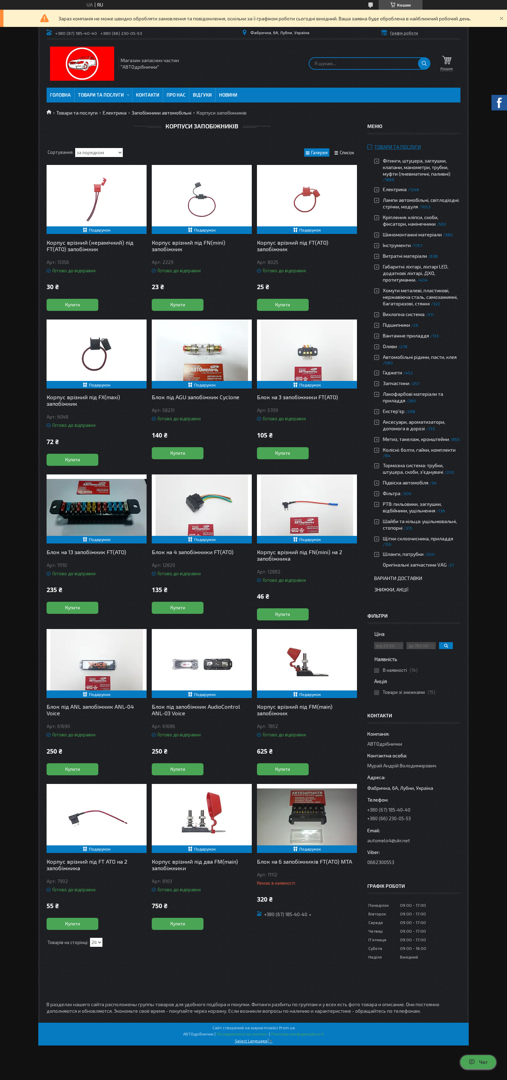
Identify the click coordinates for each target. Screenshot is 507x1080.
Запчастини (396, 383)
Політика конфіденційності (297, 1033)
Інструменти (397, 245)
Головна (60, 95)
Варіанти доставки (398, 578)
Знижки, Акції (391, 589)
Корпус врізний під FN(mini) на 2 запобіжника (299, 555)
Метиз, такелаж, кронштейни (416, 439)
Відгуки (202, 95)
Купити (72, 304)
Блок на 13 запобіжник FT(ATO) (86, 552)
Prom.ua (287, 1027)
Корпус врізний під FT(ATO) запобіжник (292, 245)
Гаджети (392, 372)
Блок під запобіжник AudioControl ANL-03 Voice (196, 709)
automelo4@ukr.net (388, 840)
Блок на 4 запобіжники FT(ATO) (192, 552)
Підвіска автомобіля (405, 482)
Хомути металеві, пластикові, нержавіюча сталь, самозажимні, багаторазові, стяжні (420, 296)
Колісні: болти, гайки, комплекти (419, 450)
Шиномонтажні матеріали (412, 234)
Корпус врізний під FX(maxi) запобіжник (83, 400)
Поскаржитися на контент (242, 1033)
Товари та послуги (101, 95)
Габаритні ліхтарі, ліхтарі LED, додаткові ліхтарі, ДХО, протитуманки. (415, 273)
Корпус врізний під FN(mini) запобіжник (188, 245)
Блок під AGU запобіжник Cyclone (195, 397)
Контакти (147, 95)
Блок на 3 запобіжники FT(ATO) (297, 397)
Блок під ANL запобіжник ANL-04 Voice (90, 709)
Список (347, 152)
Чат (483, 1062)
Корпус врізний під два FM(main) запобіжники (195, 864)
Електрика (115, 113)
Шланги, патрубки (403, 554)
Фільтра (391, 493)
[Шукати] (424, 63)
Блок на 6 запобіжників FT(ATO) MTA (304, 861)
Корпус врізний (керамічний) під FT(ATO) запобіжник (90, 245)
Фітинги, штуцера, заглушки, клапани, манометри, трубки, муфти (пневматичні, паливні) (416, 167)
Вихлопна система (404, 314)
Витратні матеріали (405, 256)
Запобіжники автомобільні (161, 113)
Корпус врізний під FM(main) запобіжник (294, 709)
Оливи (390, 346)
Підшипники (396, 325)
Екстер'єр (394, 411)
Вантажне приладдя (406, 335)
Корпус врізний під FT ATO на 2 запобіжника (87, 864)
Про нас (176, 95)
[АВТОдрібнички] (82, 64)
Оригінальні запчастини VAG (415, 565)
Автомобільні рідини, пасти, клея (420, 357)
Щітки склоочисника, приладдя (418, 538)
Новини (228, 95)
